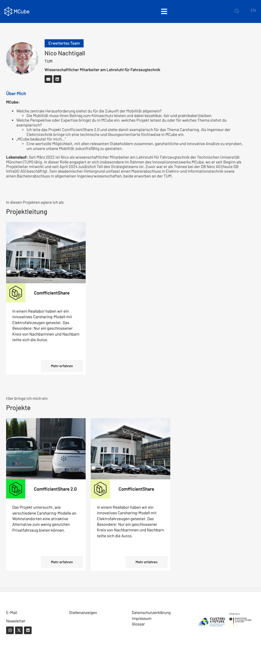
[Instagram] (10, 630)
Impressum (141, 618)
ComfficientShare (52, 293)
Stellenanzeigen (83, 612)
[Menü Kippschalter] (164, 11)
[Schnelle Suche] (236, 10)
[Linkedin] (57, 79)
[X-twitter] (19, 630)
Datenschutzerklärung (151, 612)
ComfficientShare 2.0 (55, 489)
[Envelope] (48, 79)
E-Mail (11, 612)
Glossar (138, 624)
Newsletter (15, 621)
